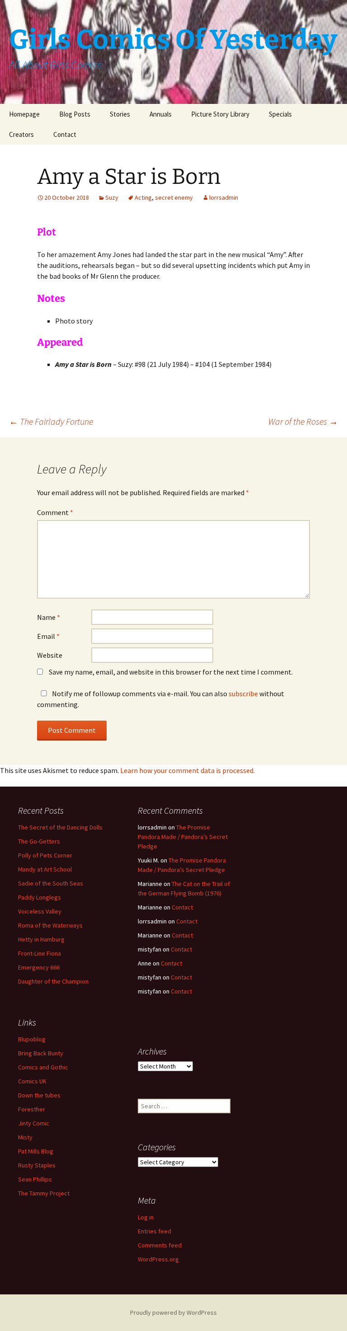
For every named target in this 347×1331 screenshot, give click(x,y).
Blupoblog (32, 1039)
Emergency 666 (39, 967)
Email (48, 636)
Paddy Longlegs (39, 897)
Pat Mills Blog (35, 1151)
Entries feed (154, 1231)
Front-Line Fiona (39, 953)
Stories (120, 114)
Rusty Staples (37, 1165)
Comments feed (160, 1245)
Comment (55, 512)
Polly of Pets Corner (45, 855)
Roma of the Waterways (50, 925)
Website (49, 655)
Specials (280, 114)
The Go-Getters (39, 841)
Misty (25, 1137)
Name (48, 617)
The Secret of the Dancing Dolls (60, 827)
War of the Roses (303, 421)
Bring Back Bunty (40, 1053)
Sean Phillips (35, 1179)
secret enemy (174, 197)
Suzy (111, 197)
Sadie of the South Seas (50, 883)
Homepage (24, 114)
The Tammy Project (44, 1193)
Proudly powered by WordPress (173, 1312)
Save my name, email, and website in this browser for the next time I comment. (171, 671)
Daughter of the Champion (53, 981)
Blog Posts (74, 114)
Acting (143, 197)
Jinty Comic (33, 1123)
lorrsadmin (223, 197)
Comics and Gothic (43, 1067)
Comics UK (32, 1081)
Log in (146, 1217)
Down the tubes (39, 1095)
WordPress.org (158, 1259)
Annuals (161, 114)
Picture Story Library (220, 114)
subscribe (243, 693)
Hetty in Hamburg (41, 939)
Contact (64, 134)
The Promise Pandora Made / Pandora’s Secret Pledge (183, 836)
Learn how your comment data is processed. (187, 770)
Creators (21, 134)
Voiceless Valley (39, 911)
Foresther (31, 1109)
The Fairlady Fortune (51, 421)
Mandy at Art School (45, 869)
